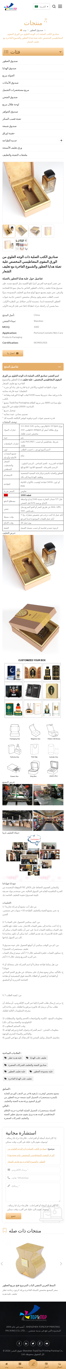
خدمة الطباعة (9, 140)
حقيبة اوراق (8, 133)
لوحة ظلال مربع (10, 104)
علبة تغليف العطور (16, 1071)
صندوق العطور (36, 30)
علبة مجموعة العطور (43, 1071)
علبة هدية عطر (15, 1057)
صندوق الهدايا (9, 68)
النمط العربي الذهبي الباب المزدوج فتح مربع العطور (28, 1285)
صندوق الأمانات (10, 82)
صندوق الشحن (10, 97)
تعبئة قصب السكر (11, 118)
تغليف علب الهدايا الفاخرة (20, 1078)
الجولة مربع (8, 75)
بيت (24, 30)
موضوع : (31, 1155)
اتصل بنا (11, 353)
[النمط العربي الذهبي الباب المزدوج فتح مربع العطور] (31, 1259)
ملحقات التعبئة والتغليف (14, 154)
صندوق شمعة (9, 125)
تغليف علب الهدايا (38, 1057)
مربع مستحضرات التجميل (15, 89)
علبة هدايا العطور (20, 278)
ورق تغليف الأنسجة (12, 147)
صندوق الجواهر (10, 111)
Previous (2, 1263)
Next (61, 1263)
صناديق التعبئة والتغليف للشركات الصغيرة (27, 1065)
